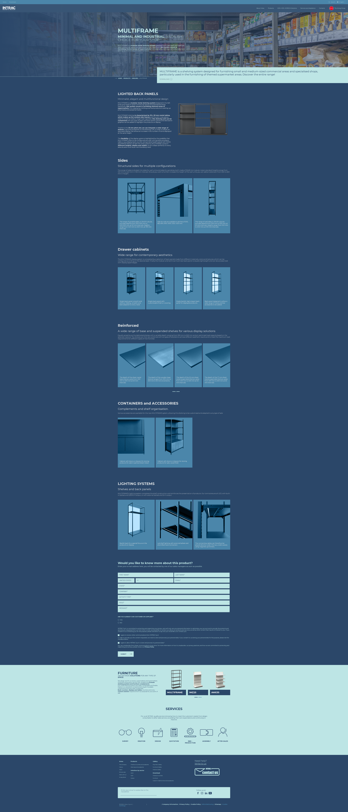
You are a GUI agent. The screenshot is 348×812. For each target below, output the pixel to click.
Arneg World (122, 777)
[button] (170, 391)
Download (164, 79)
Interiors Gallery (157, 769)
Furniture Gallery (157, 767)
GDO (132, 773)
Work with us (122, 774)
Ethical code (122, 772)
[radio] (174, 620)
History (121, 767)
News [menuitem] (4, 2)
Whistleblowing (208, 804)
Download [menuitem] (12, 2)
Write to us (200, 763)
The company (123, 764)
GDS (132, 775)
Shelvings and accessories (137, 767)
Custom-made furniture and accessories (163, 780)
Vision (120, 769)
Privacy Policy (149, 647)
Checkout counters (158, 775)
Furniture (155, 778)
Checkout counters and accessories (140, 764)
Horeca (132, 778)
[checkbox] (174, 621)
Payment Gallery (157, 764)
